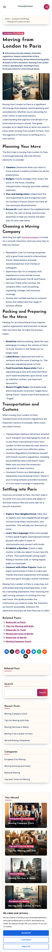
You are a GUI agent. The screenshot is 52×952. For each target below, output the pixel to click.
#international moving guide (36, 59)
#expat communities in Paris (26, 56)
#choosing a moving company (18, 53)
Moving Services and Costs (17, 766)
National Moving (12, 773)
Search (8, 684)
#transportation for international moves (21, 69)
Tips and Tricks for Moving (17, 779)
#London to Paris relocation (15, 63)
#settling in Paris (31, 66)
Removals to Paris (16, 622)
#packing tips (16, 66)
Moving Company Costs (18, 641)
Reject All (26, 946)
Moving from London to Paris (18, 734)
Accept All (26, 933)
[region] (26, 930)
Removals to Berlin (16, 637)
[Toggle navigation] (5, 6)
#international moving (13, 59)
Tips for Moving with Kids (20, 626)
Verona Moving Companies (17, 740)
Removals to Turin (16, 630)
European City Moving (13, 33)
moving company (30, 237)
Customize (26, 940)
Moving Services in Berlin (19, 633)
